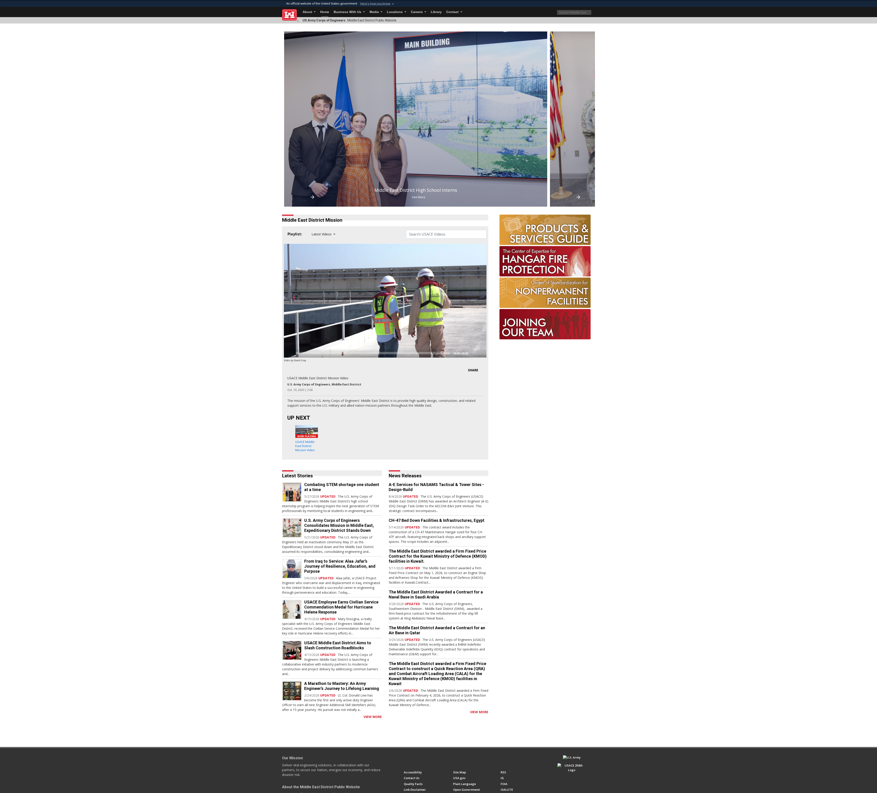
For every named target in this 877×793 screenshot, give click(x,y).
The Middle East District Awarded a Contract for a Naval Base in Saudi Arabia (436, 594)
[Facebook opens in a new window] (406, 759)
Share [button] (473, 370)
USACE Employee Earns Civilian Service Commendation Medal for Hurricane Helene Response (341, 607)
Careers (417, 12)
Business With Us (348, 12)
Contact (453, 12)
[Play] (290, 353)
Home (324, 12)
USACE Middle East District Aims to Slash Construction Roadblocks (337, 645)
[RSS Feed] (283, 717)
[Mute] (473, 353)
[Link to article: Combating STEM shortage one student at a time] (292, 492)
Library (436, 12)
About (308, 12)
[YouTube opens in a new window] (414, 759)
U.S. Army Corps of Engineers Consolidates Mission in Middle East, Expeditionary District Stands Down (339, 525)
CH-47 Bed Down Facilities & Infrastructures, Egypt (436, 520)
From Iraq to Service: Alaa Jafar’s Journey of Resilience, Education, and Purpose (339, 566)
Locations (395, 12)
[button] (377, 3)
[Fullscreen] (480, 353)
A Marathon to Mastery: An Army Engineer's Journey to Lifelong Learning (341, 686)
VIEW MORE (373, 717)
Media (375, 12)
